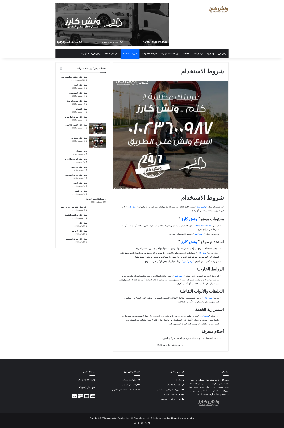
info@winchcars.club (172, 394)
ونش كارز (222, 53)
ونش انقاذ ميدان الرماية (77, 101)
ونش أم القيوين (80, 191)
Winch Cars (112, 418)
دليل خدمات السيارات (170, 53)
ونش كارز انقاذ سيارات (91, 53)
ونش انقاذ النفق (80, 85)
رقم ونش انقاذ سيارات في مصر (73, 207)
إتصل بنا (210, 53)
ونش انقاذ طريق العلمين (76, 238)
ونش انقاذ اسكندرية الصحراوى (74, 77)
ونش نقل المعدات (129, 384)
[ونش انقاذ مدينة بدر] (97, 142)
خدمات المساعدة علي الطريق (124, 389)
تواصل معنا (198, 53)
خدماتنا (186, 53)
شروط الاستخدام (130, 53)
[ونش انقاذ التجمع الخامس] (97, 128)
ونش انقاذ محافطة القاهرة (76, 215)
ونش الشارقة (81, 109)
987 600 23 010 (174, 384)
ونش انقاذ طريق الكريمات (76, 116)
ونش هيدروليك (81, 151)
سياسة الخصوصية (149, 53)
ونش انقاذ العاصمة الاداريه (76, 159)
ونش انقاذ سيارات (129, 380)
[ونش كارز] (218, 9)
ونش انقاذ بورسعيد (79, 167)
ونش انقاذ (83, 223)
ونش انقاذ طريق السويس (76, 175)
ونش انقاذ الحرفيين (79, 231)
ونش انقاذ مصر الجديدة (96, 199)
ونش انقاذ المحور (79, 183)
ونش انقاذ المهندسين (78, 93)
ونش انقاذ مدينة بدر (79, 138)
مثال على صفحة (111, 53)
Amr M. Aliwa (188, 418)
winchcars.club (203, 225)
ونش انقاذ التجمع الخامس (76, 124)
